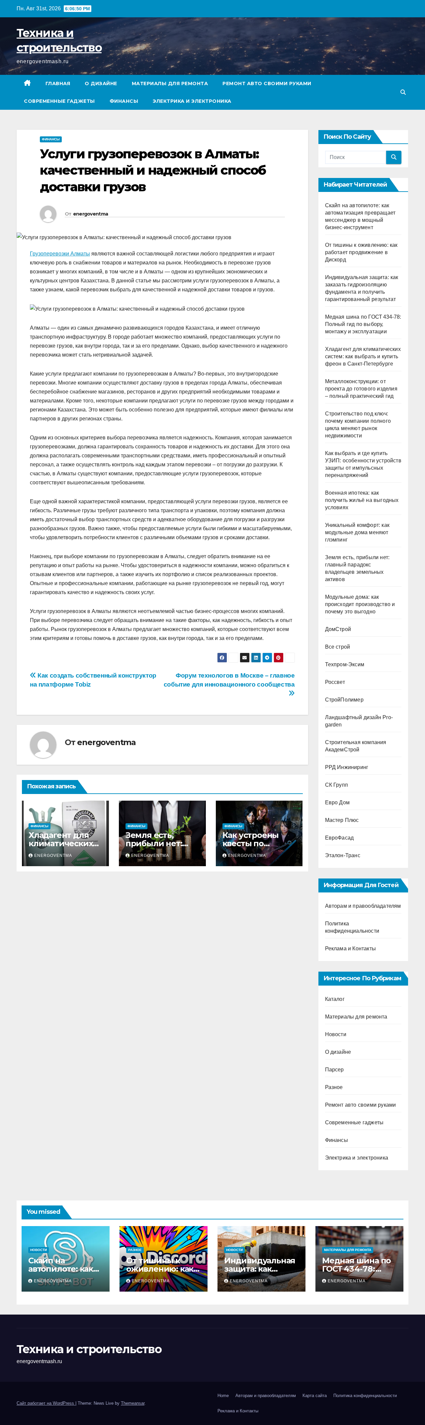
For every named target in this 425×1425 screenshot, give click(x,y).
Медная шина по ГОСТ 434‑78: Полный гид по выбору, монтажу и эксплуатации (363, 324)
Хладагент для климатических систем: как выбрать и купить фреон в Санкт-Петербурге (363, 356)
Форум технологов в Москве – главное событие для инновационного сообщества (229, 680)
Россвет (335, 682)
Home (223, 1395)
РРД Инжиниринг (347, 767)
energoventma (90, 214)
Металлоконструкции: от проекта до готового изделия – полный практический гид (361, 389)
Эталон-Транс (342, 855)
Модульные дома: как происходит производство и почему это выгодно (360, 604)
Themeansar (132, 1403)
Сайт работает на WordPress (46, 1403)
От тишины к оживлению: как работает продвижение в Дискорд (361, 252)
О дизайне (101, 83)
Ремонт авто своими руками (266, 83)
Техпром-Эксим (345, 664)
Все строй (337, 647)
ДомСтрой (338, 629)
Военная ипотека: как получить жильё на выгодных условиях (362, 500)
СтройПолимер (344, 700)
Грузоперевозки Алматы (60, 253)
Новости (335, 1034)
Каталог (335, 999)
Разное (334, 1087)
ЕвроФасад (339, 838)
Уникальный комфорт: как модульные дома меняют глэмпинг (357, 532)
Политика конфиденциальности (365, 1395)
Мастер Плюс (342, 820)
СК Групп (336, 785)
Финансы (124, 101)
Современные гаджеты (59, 101)
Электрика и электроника (192, 101)
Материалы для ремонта (170, 83)
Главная (57, 83)
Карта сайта (314, 1395)
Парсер (334, 1069)
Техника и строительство (89, 1349)
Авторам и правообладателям (363, 906)
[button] (403, 92)
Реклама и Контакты (350, 948)
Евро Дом (337, 802)
